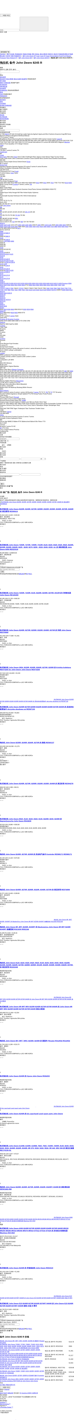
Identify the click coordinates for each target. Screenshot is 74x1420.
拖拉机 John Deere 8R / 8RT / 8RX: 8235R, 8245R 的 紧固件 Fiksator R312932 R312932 (35, 1041)
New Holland (10, 58)
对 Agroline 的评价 (26, 1393)
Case (38, 56)
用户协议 (29, 574)
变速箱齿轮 (18, 54)
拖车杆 (8, 56)
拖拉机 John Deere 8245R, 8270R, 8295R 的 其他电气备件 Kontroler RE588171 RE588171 (36, 854)
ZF (16, 58)
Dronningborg (54, 56)
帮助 (7, 1385)
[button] (37, 42)
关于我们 (3, 1385)
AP (35, 56)
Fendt (61, 56)
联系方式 (12, 1385)
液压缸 (37, 54)
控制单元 (50, 54)
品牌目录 (35, 1393)
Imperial (6, 1389)
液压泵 (56, 54)
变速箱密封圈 (62, 54)
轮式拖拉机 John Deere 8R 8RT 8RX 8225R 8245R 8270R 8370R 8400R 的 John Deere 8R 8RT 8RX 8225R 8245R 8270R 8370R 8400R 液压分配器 (21, 1363)
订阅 (2, 571)
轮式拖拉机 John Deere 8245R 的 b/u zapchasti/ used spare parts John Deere (31, 1114)
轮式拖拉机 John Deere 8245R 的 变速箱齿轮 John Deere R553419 (26, 1268)
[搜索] (34, 24)
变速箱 (24, 54)
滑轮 (33, 54)
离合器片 (3, 56)
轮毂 (12, 56)
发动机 (12, 54)
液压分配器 (43, 54)
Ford (64, 56)
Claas (47, 56)
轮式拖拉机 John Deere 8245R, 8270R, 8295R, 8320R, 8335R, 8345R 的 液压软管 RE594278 (36, 784)
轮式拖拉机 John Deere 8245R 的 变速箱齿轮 (14, 1359)
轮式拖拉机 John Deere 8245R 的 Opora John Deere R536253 (25, 1076)
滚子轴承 (70, 54)
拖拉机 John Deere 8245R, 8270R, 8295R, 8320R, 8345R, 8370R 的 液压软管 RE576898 (35, 890)
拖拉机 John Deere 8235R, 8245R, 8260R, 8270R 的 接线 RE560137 (27, 743)
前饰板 (29, 54)
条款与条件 (3, 1393)
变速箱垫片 (17, 56)
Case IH (42, 56)
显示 (2, 484)
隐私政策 (22, 574)
